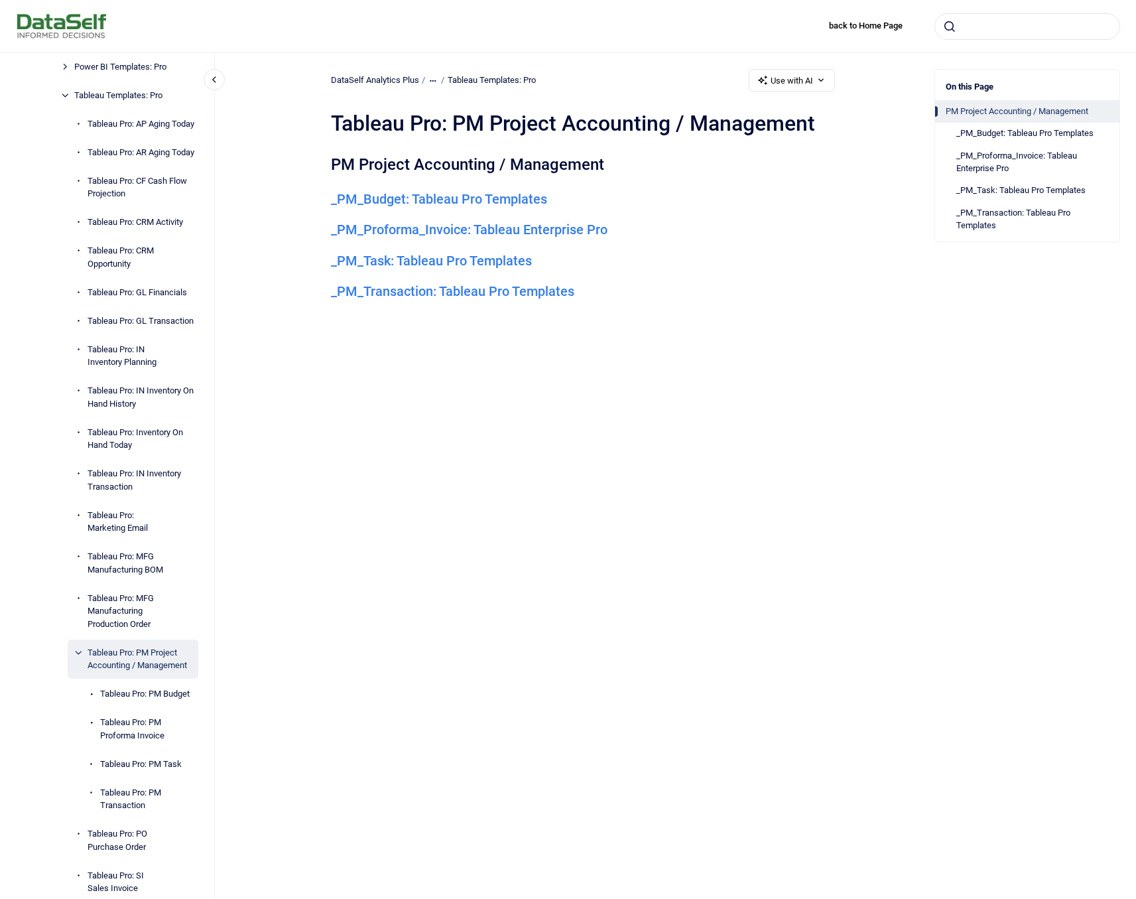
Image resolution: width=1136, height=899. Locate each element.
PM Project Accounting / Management (1017, 111)
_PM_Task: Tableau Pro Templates (1021, 190)
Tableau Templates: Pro (118, 95)
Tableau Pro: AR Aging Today (141, 152)
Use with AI (792, 81)
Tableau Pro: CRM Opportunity (121, 257)
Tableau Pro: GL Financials (137, 292)
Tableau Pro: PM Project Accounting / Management (137, 659)
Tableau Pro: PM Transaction (130, 799)
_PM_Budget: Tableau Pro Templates (1025, 133)
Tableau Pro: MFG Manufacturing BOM (125, 563)
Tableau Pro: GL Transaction (141, 321)
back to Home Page (866, 26)
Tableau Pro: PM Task (141, 764)
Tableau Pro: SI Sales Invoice (116, 882)
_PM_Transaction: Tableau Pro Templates (1013, 219)
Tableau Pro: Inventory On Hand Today (135, 438)
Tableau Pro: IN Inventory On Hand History (141, 397)
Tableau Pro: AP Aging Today (141, 124)
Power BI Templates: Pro (120, 67)
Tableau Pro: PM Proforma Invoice (132, 728)
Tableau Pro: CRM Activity (135, 222)
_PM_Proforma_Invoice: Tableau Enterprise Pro (1016, 162)
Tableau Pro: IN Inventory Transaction (134, 480)
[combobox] (1027, 26)
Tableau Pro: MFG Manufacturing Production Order (121, 611)
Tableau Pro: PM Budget (145, 694)
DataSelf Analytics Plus (375, 80)
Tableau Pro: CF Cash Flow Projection (137, 187)
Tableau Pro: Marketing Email (118, 521)
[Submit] (949, 26)
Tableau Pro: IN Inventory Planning (122, 356)
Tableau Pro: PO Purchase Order (117, 840)
